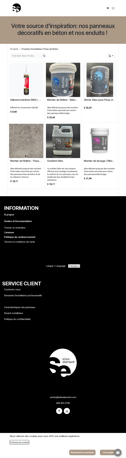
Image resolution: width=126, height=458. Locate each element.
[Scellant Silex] (63, 141)
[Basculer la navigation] (113, 8)
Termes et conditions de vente (19, 241)
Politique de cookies (19, 442)
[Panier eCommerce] (107, 8)
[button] (111, 56)
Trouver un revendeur (15, 227)
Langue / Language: (56, 266)
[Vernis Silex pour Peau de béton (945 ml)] (100, 80)
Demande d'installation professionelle (23, 295)
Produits (14, 49)
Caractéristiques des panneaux (19, 307)
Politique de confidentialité (17, 319)
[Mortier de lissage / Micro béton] (100, 141)
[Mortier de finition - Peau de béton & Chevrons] (26, 141)
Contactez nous (12, 289)
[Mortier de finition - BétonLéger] (63, 80)
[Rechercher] (44, 56)
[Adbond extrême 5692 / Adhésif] (26, 80)
